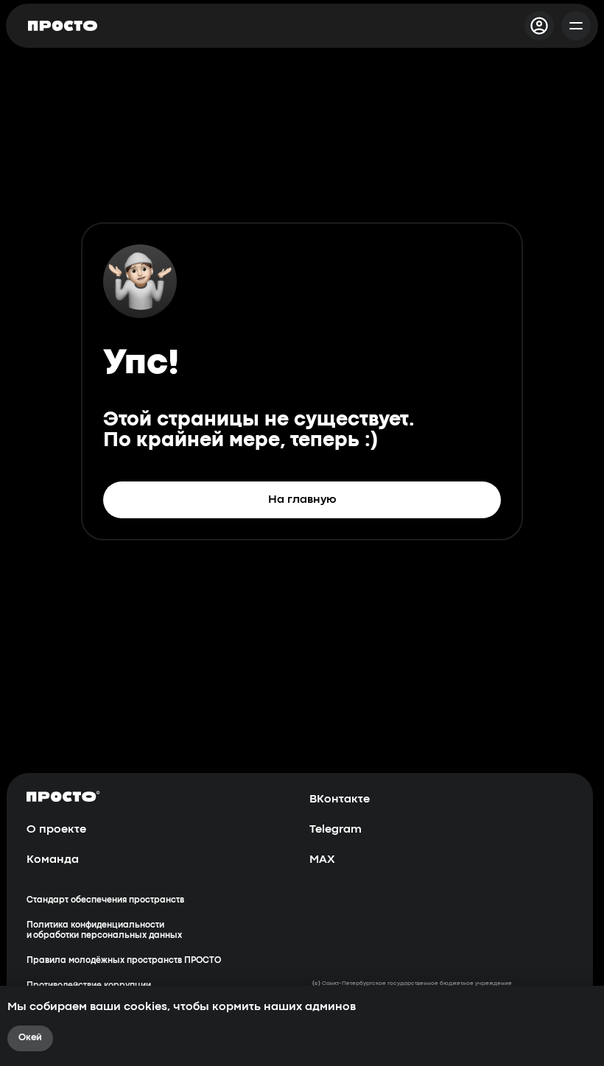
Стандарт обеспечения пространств (105, 900)
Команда (53, 860)
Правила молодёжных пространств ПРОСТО (124, 960)
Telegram (335, 830)
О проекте (56, 830)
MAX (322, 860)
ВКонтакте (339, 799)
